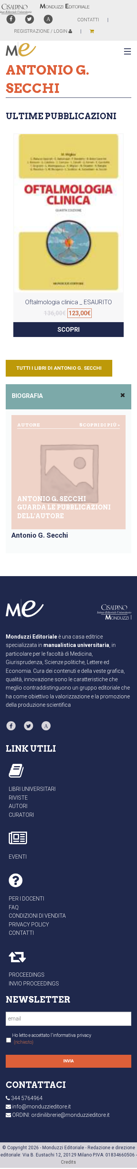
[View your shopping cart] (92, 31)
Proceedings (27, 975)
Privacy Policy (29, 924)
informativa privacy (72, 1035)
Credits (68, 1162)
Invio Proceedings (34, 984)
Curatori (21, 815)
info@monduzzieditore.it (41, 1107)
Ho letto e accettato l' (51, 1039)
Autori (18, 806)
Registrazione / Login (41, 31)
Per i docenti (26, 899)
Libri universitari (32, 789)
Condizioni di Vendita (37, 916)
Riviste (18, 798)
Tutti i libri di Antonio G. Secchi (59, 368)
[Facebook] (11, 19)
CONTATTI (88, 19)
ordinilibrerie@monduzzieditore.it (70, 1115)
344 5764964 (27, 1098)
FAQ (14, 907)
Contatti (21, 933)
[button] (126, 51)
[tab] (68, 396)
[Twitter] (29, 19)
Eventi (18, 857)
